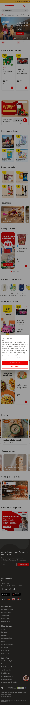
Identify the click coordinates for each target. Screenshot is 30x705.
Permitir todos (15, 363)
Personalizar (14, 367)
